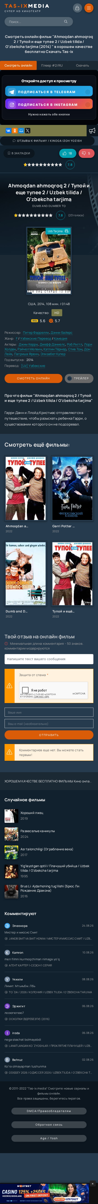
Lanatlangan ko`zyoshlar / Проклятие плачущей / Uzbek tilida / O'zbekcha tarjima (51, 1046)
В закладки (21, 153)
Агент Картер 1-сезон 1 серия (30, 965)
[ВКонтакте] (8, 130)
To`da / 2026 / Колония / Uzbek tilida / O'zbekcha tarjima (50, 992)
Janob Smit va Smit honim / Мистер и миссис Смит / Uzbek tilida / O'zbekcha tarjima (51, 938)
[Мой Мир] (21, 130)
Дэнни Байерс (61, 332)
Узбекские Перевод (35, 338)
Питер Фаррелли (36, 332)
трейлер (81, 378)
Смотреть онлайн (33, 378)
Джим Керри (28, 344)
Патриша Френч (26, 354)
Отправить (49, 735)
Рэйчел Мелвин (30, 349)
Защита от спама (32, 675)
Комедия (60, 338)
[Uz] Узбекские (33, 365)
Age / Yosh (49, 1138)
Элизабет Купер (53, 354)
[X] (27, 130)
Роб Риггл (75, 344)
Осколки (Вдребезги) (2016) (29, 1019)
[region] (49, 97)
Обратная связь (49, 1125)
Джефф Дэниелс (52, 344)
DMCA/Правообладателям (49, 1111)
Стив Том (75, 349)
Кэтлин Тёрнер (55, 349)
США (32, 304)
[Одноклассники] (15, 130)
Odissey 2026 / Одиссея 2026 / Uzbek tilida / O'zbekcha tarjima (51, 1073)
